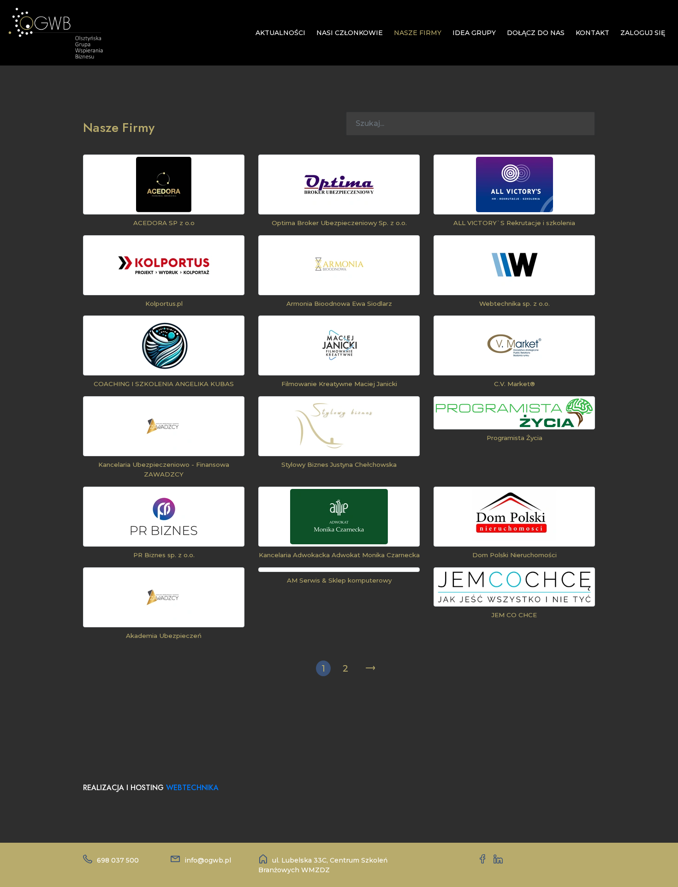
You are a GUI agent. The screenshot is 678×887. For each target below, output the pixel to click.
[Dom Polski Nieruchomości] (514, 516)
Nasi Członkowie (349, 33)
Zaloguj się (642, 33)
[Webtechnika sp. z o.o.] (514, 265)
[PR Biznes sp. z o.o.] (164, 516)
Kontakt (592, 33)
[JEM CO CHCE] (514, 587)
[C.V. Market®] (514, 345)
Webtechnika (192, 787)
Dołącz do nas (536, 33)
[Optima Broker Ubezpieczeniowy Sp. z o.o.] (339, 184)
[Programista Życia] (514, 413)
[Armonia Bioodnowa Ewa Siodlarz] (339, 265)
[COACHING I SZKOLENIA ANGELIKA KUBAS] (163, 345)
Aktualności (280, 33)
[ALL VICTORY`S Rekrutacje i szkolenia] (514, 184)
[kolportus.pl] (163, 265)
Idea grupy (474, 33)
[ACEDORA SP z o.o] (163, 184)
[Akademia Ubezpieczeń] (163, 597)
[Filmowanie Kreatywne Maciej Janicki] (339, 345)
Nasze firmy (417, 33)
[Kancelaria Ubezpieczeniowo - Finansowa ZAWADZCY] (163, 426)
